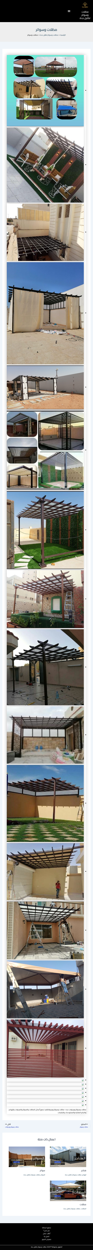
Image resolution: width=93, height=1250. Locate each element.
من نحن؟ (46, 1230)
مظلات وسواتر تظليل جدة (85, 14)
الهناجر (84, 1174)
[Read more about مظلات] (68, 1190)
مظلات (83, 1204)
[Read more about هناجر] (68, 1156)
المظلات (83, 1208)
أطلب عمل (46, 1233)
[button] (69, 11)
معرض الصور (46, 1239)
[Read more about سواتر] (27, 1156)
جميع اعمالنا (46, 1227)
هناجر (83, 1170)
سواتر (42, 1170)
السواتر (43, 1174)
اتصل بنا (46, 1236)
